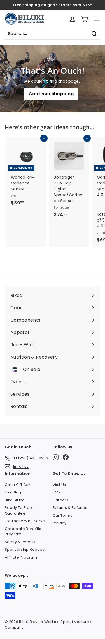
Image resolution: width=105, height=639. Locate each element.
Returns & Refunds (70, 507)
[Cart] (84, 19)
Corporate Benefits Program (23, 531)
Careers (60, 500)
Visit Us (59, 484)
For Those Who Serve (25, 520)
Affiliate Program (21, 557)
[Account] (72, 19)
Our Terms (63, 515)
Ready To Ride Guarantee (18, 510)
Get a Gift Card (19, 484)
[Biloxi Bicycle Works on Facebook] (66, 457)
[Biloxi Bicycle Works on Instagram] (56, 457)
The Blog (13, 492)
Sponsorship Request (25, 549)
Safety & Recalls (20, 542)
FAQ (56, 492)
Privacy (59, 523)
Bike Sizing (15, 500)
